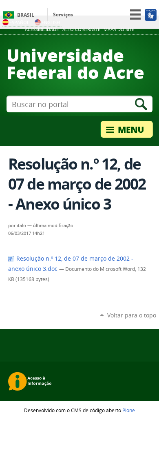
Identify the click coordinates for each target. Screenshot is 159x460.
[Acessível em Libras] (150, 14)
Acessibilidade (42, 29)
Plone (128, 410)
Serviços (63, 14)
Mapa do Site (119, 29)
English (51, 22)
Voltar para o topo (131, 315)
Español (19, 22)
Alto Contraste (81, 29)
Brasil (25, 14)
